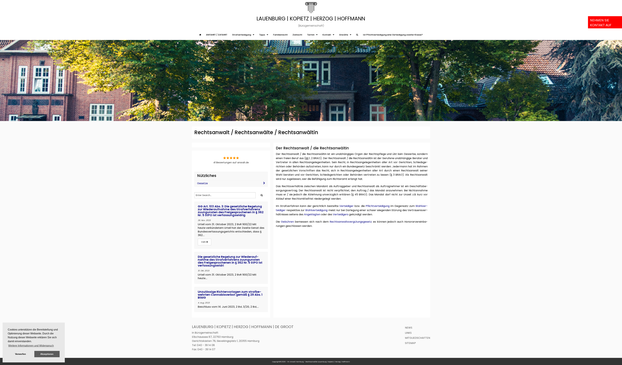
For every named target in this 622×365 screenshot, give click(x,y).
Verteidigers (340, 214)
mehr (203, 242)
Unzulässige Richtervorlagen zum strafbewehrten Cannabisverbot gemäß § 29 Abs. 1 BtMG (230, 295)
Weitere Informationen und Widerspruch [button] (31, 345)
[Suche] (357, 34)
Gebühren (287, 222)
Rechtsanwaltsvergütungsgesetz (351, 222)
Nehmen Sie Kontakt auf (600, 22)
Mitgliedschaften (417, 338)
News (408, 328)
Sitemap (410, 343)
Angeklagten (312, 214)
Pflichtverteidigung (378, 206)
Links (408, 333)
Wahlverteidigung (316, 210)
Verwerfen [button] (20, 354)
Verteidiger (346, 206)
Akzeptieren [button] (46, 354)
